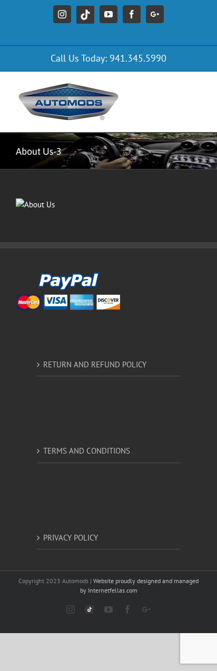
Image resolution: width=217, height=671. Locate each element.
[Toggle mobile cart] (153, 87)
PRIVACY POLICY (70, 538)
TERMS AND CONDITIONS (86, 451)
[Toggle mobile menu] (195, 87)
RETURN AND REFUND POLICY (94, 364)
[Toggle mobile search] (174, 87)
